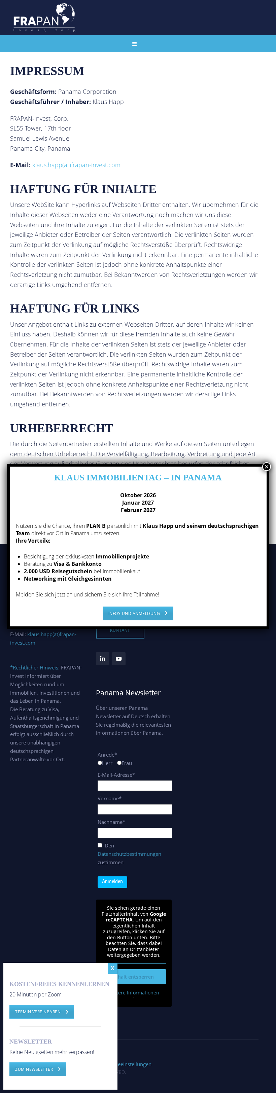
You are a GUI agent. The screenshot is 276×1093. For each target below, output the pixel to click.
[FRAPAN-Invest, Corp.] (45, 17)
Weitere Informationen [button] (133, 993)
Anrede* (107, 754)
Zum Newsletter (34, 1069)
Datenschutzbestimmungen (129, 853)
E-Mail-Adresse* (116, 774)
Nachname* (111, 821)
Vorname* (110, 798)
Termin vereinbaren (38, 1012)
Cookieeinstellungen (128, 1064)
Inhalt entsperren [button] (133, 977)
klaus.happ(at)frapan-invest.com (76, 165)
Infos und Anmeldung (134, 613)
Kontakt (120, 630)
